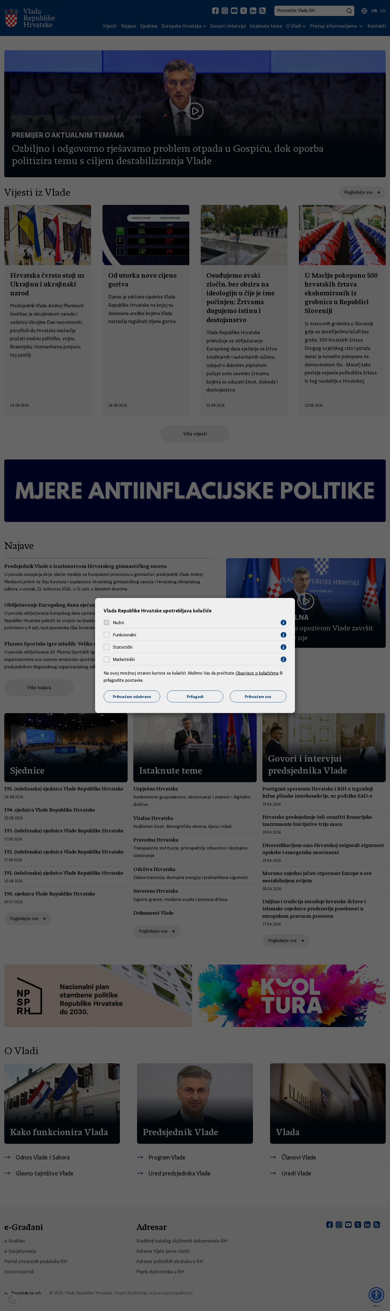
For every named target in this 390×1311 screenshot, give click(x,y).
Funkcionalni (124, 635)
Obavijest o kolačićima (257, 672)
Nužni (118, 622)
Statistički (122, 647)
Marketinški (124, 659)
